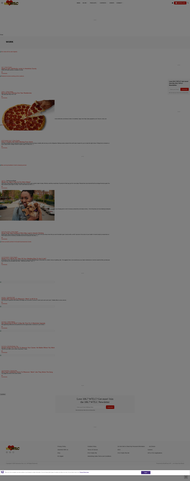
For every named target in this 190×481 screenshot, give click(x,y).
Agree (145, 472)
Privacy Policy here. (84, 472)
